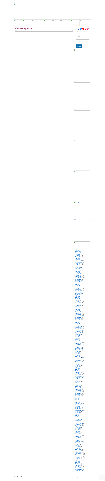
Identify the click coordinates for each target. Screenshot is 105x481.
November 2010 (79, 470)
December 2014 (78, 406)
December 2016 (78, 376)
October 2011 (78, 456)
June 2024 (77, 270)
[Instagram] (88, 29)
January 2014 (78, 420)
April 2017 (77, 370)
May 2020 (77, 322)
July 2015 (77, 397)
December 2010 (78, 469)
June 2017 (77, 368)
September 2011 (79, 457)
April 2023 (77, 285)
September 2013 (79, 426)
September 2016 (79, 380)
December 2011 (78, 453)
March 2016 (78, 386)
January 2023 (78, 289)
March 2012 (78, 449)
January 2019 (78, 343)
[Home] (18, 23)
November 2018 (79, 346)
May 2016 (77, 384)
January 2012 (78, 452)
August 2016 (78, 381)
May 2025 (77, 258)
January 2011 (78, 467)
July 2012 (77, 444)
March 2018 (78, 356)
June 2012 (77, 445)
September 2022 (79, 293)
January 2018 (78, 359)
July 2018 (77, 351)
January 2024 (78, 276)
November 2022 (79, 292)
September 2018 (79, 348)
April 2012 (77, 448)
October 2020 (78, 317)
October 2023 (78, 279)
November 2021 (79, 304)
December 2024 (78, 262)
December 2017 (78, 360)
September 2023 (79, 280)
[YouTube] (83, 29)
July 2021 (77, 306)
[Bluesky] (81, 29)
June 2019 (77, 336)
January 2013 (78, 436)
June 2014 (77, 414)
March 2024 (78, 274)
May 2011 (77, 462)
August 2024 (78, 267)
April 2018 (77, 355)
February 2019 (78, 342)
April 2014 (77, 416)
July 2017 (77, 367)
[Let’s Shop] (48, 23)
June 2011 (77, 461)
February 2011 (78, 466)
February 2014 (78, 419)
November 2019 (79, 330)
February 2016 (78, 388)
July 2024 (77, 268)
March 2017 (78, 372)
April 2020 (77, 323)
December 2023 (78, 277)
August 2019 (78, 334)
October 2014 (78, 409)
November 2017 (79, 361)
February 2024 (78, 275)
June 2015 (77, 398)
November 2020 (79, 315)
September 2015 (79, 394)
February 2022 (78, 301)
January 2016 (78, 389)
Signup (79, 46)
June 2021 (77, 308)
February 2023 (78, 288)
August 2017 (78, 365)
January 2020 (78, 327)
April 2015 (77, 401)
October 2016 (78, 378)
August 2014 (78, 411)
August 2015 (78, 395)
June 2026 (77, 250)
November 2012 (79, 439)
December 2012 (78, 437)
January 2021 (78, 313)
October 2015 (78, 393)
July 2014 (77, 412)
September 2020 (79, 318)
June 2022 (77, 296)
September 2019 (79, 332)
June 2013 (77, 429)
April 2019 (77, 339)
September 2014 (79, 410)
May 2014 (77, 415)
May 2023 (77, 284)
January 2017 (78, 374)
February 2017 (78, 373)
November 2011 (79, 454)
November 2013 (79, 423)
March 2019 (78, 340)
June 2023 (77, 283)
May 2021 (77, 309)
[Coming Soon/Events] (85, 23)
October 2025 (78, 255)
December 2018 (78, 344)
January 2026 (78, 253)
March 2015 (78, 402)
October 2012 (78, 440)
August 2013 (78, 427)
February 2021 (78, 312)
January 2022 (78, 302)
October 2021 (78, 305)
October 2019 (78, 331)
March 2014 (78, 418)
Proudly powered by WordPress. (81, 477)
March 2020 (78, 325)
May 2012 (77, 447)
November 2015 (79, 391)
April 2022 (77, 298)
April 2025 (77, 259)
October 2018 (78, 347)
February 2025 (78, 260)
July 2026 (77, 249)
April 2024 (77, 272)
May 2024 (77, 271)
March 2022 (78, 300)
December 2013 (78, 422)
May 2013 (77, 431)
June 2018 (77, 352)
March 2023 (78, 287)
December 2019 (78, 329)
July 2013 (77, 428)
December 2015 (78, 390)
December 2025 (78, 254)
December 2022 (78, 291)
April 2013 (77, 432)
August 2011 (78, 458)
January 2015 (78, 405)
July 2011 (77, 460)
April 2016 (77, 385)
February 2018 (78, 357)
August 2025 (78, 256)
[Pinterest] (85, 29)
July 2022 (77, 294)
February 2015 (78, 403)
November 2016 (79, 377)
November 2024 (79, 263)
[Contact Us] (82, 209)
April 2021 (77, 310)
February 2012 (78, 450)
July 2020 (77, 321)
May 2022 (77, 297)
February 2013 (78, 435)
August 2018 (78, 350)
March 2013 (78, 433)
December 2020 (78, 314)
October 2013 (78, 424)
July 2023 (77, 281)
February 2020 (78, 326)
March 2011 (78, 465)
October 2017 (78, 363)
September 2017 (79, 364)
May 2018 (77, 353)
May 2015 (77, 399)
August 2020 (78, 319)
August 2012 (78, 443)
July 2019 (77, 335)
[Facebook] (78, 29)
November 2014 (79, 407)
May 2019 (77, 338)
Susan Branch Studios (19, 477)
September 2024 (79, 266)
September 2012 (79, 441)
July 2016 (77, 382)
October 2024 (78, 264)
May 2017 (77, 369)
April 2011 (77, 464)
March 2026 (78, 251)
